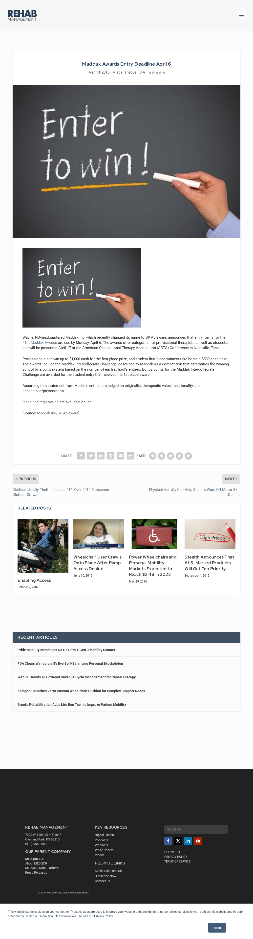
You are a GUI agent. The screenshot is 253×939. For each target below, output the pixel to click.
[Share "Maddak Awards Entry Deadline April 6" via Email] (121, 456)
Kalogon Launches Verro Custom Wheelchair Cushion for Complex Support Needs (81, 691)
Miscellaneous (124, 72)
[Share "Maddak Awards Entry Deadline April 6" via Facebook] (81, 456)
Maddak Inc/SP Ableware (57, 413)
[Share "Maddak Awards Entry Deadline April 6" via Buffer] (111, 456)
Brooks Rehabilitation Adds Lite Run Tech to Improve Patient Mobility (72, 705)
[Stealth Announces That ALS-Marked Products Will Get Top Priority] (210, 534)
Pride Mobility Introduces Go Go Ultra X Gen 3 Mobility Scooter (66, 650)
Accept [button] (217, 927)
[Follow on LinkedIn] (188, 841)
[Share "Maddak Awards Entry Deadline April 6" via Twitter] (91, 456)
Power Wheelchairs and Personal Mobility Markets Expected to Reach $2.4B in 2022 (153, 565)
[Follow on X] (178, 841)
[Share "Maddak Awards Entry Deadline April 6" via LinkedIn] (101, 456)
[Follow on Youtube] (198, 841)
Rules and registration (40, 402)
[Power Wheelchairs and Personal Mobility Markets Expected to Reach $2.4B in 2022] (154, 534)
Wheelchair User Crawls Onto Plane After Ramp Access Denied (97, 562)
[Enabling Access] (43, 546)
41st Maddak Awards (39, 342)
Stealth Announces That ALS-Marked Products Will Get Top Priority (209, 562)
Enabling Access (34, 580)
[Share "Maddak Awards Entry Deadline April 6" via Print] (130, 456)
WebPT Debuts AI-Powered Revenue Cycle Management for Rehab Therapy (77, 677)
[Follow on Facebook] (168, 841)
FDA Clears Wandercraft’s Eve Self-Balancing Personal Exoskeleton (70, 663)
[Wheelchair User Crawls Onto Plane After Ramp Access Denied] (98, 534)
